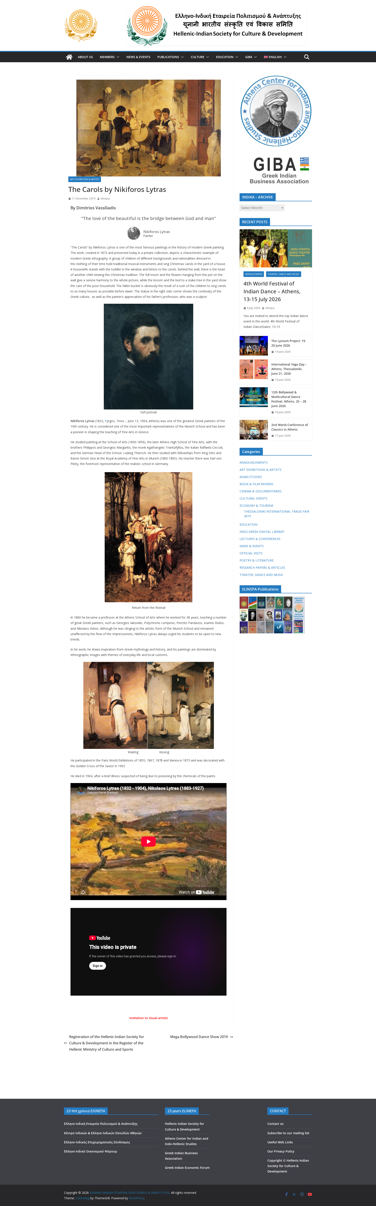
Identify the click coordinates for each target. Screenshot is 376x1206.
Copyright (274, 1160)
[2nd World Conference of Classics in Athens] (254, 430)
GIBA (248, 57)
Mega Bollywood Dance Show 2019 (199, 1036)
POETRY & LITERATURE (257, 560)
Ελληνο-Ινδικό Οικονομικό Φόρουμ (90, 1151)
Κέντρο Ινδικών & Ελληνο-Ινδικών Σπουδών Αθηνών (103, 1133)
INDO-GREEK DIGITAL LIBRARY (262, 532)
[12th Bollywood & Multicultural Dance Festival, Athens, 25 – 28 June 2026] (254, 402)
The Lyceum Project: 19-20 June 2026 (288, 343)
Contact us (275, 1124)
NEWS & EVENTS (138, 57)
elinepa (105, 198)
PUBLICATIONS (168, 57)
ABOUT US (85, 57)
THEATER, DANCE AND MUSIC (283, 274)
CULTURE (197, 57)
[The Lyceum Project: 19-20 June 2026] (254, 346)
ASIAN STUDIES (251, 477)
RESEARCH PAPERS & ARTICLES (262, 567)
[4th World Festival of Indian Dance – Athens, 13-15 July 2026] (276, 248)
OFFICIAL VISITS (251, 553)
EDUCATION (224, 57)
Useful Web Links (280, 1142)
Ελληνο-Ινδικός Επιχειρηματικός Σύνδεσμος (97, 1142)
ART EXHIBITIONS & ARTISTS (84, 179)
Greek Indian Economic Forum (187, 1168)
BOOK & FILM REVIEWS (256, 484)
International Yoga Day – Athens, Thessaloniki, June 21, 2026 (289, 369)
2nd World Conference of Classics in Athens (289, 427)
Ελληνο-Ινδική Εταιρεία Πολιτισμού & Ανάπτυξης (101, 1124)
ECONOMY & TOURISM (256, 505)
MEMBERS (107, 57)
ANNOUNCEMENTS (254, 462)
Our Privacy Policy (280, 1151)
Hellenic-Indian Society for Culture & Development (288, 1165)
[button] (117, 57)
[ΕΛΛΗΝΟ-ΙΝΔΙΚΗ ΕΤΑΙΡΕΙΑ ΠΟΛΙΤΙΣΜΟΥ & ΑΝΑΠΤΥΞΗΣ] (69, 57)
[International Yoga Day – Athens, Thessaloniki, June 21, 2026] (254, 372)
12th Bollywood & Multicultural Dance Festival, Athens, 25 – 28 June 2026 (288, 399)
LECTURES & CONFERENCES (260, 539)
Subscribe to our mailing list (288, 1133)
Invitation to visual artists (148, 1018)
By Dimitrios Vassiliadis (93, 208)
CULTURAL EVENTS (253, 498)
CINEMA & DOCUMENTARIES (261, 491)
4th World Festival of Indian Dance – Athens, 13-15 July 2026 (271, 291)
